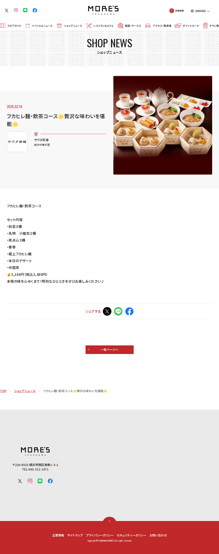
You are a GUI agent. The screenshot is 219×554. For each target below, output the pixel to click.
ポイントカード (191, 25)
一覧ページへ (110, 349)
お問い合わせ (158, 535)
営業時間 (179, 10)
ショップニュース (73, 25)
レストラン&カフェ (103, 25)
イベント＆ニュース (42, 25)
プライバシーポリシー (100, 535)
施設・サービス (133, 25)
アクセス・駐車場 (162, 25)
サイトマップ (75, 535)
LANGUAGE (200, 10)
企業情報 (58, 535)
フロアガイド (14, 25)
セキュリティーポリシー (131, 535)
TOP (3, 391)
